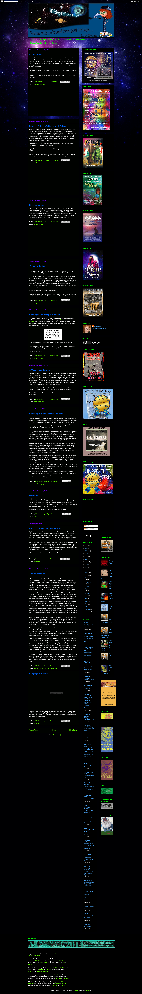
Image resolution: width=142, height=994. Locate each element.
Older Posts (73, 730)
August (87, 593)
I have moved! (87, 739)
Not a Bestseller (88, 926)
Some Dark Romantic (87, 715)
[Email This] (61, 82)
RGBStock (37, 955)
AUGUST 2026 (88, 688)
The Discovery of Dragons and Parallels (88, 917)
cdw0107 (60, 982)
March (87, 606)
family (35, 303)
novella (36, 401)
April (86, 604)
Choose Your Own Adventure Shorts (43, 43)
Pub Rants (87, 725)
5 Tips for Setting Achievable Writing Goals (89, 728)
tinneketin (30, 961)
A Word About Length (39, 370)
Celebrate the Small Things (49, 39)
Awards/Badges (81, 39)
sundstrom (57, 983)
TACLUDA (58, 978)
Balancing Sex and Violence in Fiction (46, 413)
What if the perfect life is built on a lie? (88, 626)
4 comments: (54, 81)
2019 (86, 556)
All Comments (90, 528)
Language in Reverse (38, 673)
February (87, 609)
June (86, 598)
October (87, 586)
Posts (87, 525)
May (86, 601)
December (87, 578)
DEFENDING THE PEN (88, 686)
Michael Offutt (88, 647)
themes (52, 668)
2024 (86, 545)
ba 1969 (55, 968)
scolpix (41, 969)
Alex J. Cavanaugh (87, 661)
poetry (35, 516)
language (36, 358)
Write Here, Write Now (87, 867)
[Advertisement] (53, 101)
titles (56, 668)
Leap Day (42, 84)
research (39, 163)
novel (35, 163)
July (86, 596)
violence (53, 484)
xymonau (49, 975)
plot (46, 484)
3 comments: (55, 160)
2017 (86, 562)
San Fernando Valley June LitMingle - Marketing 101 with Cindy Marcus (89, 898)
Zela (40, 962)
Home (32, 39)
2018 (86, 559)
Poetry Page (34, 495)
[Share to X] (65, 82)
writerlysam (87, 914)
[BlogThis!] (63, 82)
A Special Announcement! (111, 563)
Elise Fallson (87, 854)
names (41, 668)
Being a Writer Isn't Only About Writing (47, 126)
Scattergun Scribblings (87, 677)
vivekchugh (54, 985)
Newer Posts (33, 730)
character (36, 484)
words (41, 358)
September (88, 589)
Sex (35, 420)
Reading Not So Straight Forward (44, 314)
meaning (36, 668)
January (87, 611)
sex (49, 484)
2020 (86, 553)
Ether (85, 908)
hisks (30, 955)
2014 (86, 570)
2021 (86, 551)
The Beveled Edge (89, 906)
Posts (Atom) (57, 735)
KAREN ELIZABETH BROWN (87, 807)
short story (40, 224)
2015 (86, 567)
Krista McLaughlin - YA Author (89, 830)
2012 (86, 575)
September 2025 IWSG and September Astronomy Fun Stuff (88, 705)
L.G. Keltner (98, 326)
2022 (86, 548)
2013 (86, 573)
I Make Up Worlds (87, 841)
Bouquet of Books (89, 880)
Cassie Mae (87, 924)
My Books (67, 39)
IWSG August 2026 (89, 680)
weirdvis (55, 961)
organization (37, 561)
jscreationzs (31, 971)
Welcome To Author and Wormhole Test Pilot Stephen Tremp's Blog (88, 697)
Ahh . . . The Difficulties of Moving (45, 528)
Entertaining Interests (87, 783)
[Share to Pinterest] (69, 82)
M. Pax (86, 622)
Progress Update (36, 204)
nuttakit (43, 954)
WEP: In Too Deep (110, 606)
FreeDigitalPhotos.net (53, 954)
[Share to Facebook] (67, 82)
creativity (36, 84)
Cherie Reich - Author (88, 762)
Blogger (88, 990)
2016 (86, 564)
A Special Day (35, 54)
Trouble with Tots (37, 265)
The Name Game (37, 573)
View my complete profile (99, 328)
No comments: (54, 221)
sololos (76, 990)
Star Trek (46, 668)
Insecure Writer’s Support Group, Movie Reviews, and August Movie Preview (88, 668)
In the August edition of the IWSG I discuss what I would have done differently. (88, 652)
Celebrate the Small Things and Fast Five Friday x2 (89, 883)
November (88, 582)
